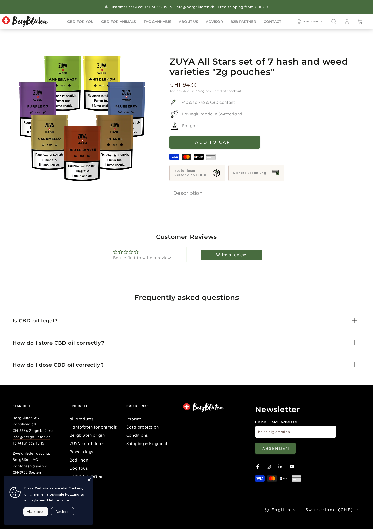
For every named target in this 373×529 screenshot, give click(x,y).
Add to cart (214, 142)
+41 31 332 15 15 (30, 443)
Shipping (198, 91)
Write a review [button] (231, 254)
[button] (333, 21)
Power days (81, 451)
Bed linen (79, 460)
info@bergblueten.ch (31, 437)
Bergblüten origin (87, 435)
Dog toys (79, 468)
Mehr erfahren (59, 500)
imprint (133, 418)
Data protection (142, 427)
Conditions (137, 435)
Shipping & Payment (147, 443)
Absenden (276, 448)
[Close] (89, 479)
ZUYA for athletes (87, 443)
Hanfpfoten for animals (93, 427)
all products (82, 418)
